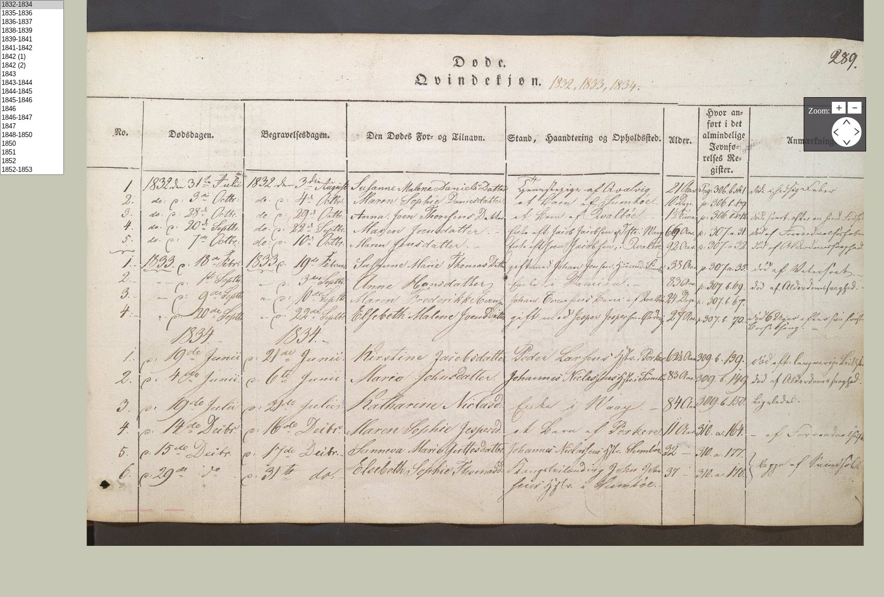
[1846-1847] (32, 118)
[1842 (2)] (32, 65)
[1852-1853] (32, 170)
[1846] (32, 109)
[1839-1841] (32, 39)
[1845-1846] (32, 100)
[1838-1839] (32, 31)
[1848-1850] (32, 135)
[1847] (32, 126)
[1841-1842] (32, 48)
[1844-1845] (32, 91)
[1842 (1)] (32, 57)
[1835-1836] (32, 13)
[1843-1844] (32, 83)
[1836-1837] (32, 22)
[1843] (32, 74)
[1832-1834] (32, 5)
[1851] (32, 152)
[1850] (32, 144)
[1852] (32, 161)
